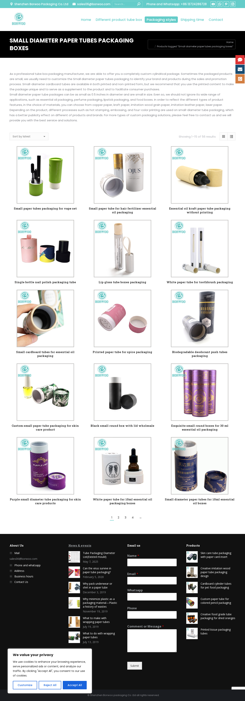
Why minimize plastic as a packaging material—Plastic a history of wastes (100, 602)
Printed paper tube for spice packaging (122, 352)
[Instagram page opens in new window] (232, 4)
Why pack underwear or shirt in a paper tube (97, 585)
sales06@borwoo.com (93, 4)
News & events (80, 545)
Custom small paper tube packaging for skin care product (45, 427)
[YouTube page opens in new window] (213, 4)
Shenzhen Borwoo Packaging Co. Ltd (41, 4)
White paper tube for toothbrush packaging (200, 282)
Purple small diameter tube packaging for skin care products (45, 501)
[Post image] (74, 557)
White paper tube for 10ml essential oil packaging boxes (122, 501)
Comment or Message (145, 626)
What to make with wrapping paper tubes (96, 620)
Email (132, 574)
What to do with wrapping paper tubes (99, 635)
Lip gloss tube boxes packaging (122, 282)
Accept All (75, 685)
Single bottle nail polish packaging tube (45, 282)
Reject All (50, 685)
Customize (25, 685)
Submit (134, 666)
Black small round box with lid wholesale (122, 426)
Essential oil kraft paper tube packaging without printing (199, 210)
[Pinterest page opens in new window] (226, 4)
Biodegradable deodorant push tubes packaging (199, 354)
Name (133, 556)
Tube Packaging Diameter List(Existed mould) (99, 555)
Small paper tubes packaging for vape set (45, 208)
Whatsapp (135, 590)
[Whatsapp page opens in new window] (219, 4)
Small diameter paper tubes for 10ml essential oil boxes (199, 501)
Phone (132, 608)
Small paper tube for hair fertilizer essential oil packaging (122, 210)
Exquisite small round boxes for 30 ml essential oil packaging (199, 427)
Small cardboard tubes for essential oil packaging (45, 354)
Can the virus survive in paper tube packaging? (97, 570)
